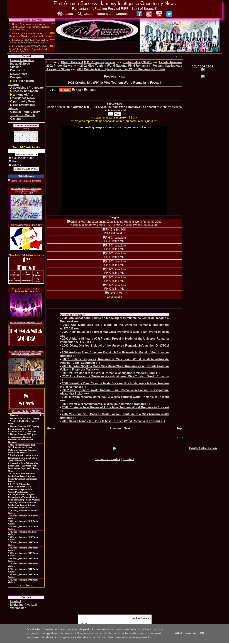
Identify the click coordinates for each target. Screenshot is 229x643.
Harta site (104, 14)
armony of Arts (21, 94)
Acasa (68, 14)
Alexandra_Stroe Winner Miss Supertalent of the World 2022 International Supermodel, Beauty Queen (24, 467)
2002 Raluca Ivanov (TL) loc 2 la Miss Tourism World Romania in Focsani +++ (113, 421)
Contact (122, 14)
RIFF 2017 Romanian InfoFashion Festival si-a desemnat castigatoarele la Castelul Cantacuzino (20, 488)
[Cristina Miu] (114, 293)
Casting (15, 118)
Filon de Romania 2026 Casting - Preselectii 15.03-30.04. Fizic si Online (23, 421)
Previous (110, 76)
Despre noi (17, 70)
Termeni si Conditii (22, 115)
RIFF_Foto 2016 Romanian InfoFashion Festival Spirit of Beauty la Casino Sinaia (22, 505)
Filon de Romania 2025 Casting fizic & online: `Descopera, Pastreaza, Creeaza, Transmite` (23, 429)
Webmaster (18, 608)
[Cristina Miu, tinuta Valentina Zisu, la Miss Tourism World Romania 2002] (114, 221)
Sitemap (15, 67)
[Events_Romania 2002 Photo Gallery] (26, 335)
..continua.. (26, 585)
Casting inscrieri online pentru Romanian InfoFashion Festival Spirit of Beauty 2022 (23, 458)
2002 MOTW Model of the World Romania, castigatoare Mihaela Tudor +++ (111, 372)
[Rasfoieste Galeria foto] (97, 39)
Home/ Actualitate (22, 60)
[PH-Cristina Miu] (114, 237)
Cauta (88, 14)
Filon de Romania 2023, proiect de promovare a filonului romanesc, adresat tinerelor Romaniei (23, 438)
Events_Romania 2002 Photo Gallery (26, 323)
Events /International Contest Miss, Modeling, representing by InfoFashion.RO (26, 191)
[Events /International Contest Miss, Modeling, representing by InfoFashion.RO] (26, 207)
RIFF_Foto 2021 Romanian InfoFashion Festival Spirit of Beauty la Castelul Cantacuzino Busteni (22, 477)
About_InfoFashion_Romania (26, 180)
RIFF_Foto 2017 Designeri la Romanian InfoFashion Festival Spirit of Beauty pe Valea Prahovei (24, 497)
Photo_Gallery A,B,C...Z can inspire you (26, 255)
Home (51, 428)
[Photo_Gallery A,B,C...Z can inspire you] (26, 270)
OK (202, 633)
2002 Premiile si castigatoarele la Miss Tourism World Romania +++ (107, 403)
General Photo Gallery (25, 111)
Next (121, 76)
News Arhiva (18, 74)
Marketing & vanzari (23, 604)
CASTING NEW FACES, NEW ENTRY (26, 225)
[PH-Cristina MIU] (114, 229)
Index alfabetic (20, 63)
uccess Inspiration (24, 91)
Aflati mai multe (185, 633)
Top (179, 428)
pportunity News (22, 101)
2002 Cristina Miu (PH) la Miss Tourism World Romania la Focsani (121, 69)
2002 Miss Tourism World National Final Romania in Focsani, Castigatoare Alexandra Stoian (26, 353)
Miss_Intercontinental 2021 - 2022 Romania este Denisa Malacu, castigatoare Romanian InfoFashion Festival (22, 449)
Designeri (16, 77)
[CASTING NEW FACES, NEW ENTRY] (26, 238)
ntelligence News (22, 98)
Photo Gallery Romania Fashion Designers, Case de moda (26, 290)
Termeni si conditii (107, 459)
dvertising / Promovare (27, 87)
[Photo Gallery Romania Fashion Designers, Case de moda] (26, 305)
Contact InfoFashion (203, 448)
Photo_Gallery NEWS (26, 411)
